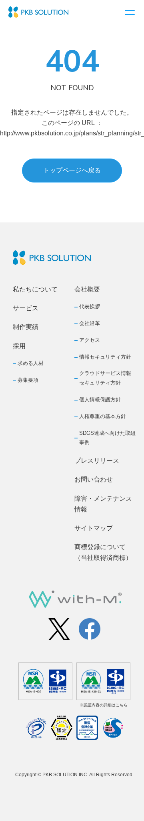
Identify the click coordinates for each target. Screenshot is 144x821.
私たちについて (35, 289)
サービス (25, 308)
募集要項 (28, 380)
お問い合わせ (93, 479)
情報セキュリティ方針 (105, 357)
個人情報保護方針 (100, 400)
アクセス (89, 340)
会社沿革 (89, 323)
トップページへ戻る (72, 170)
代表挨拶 (89, 306)
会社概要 (87, 289)
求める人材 (31, 363)
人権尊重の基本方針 (102, 416)
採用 (19, 346)
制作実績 (25, 326)
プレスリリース (96, 460)
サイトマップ (93, 528)
